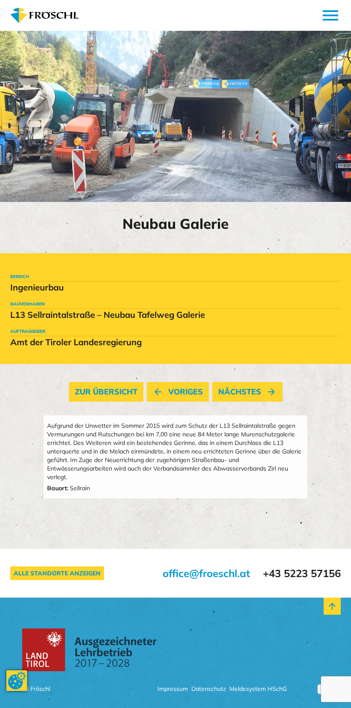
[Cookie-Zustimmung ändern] (16, 680)
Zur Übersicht (106, 392)
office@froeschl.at (206, 573)
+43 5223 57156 (302, 573)
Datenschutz (208, 689)
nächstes (247, 392)
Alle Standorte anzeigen (57, 573)
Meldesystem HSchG (258, 689)
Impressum (173, 689)
